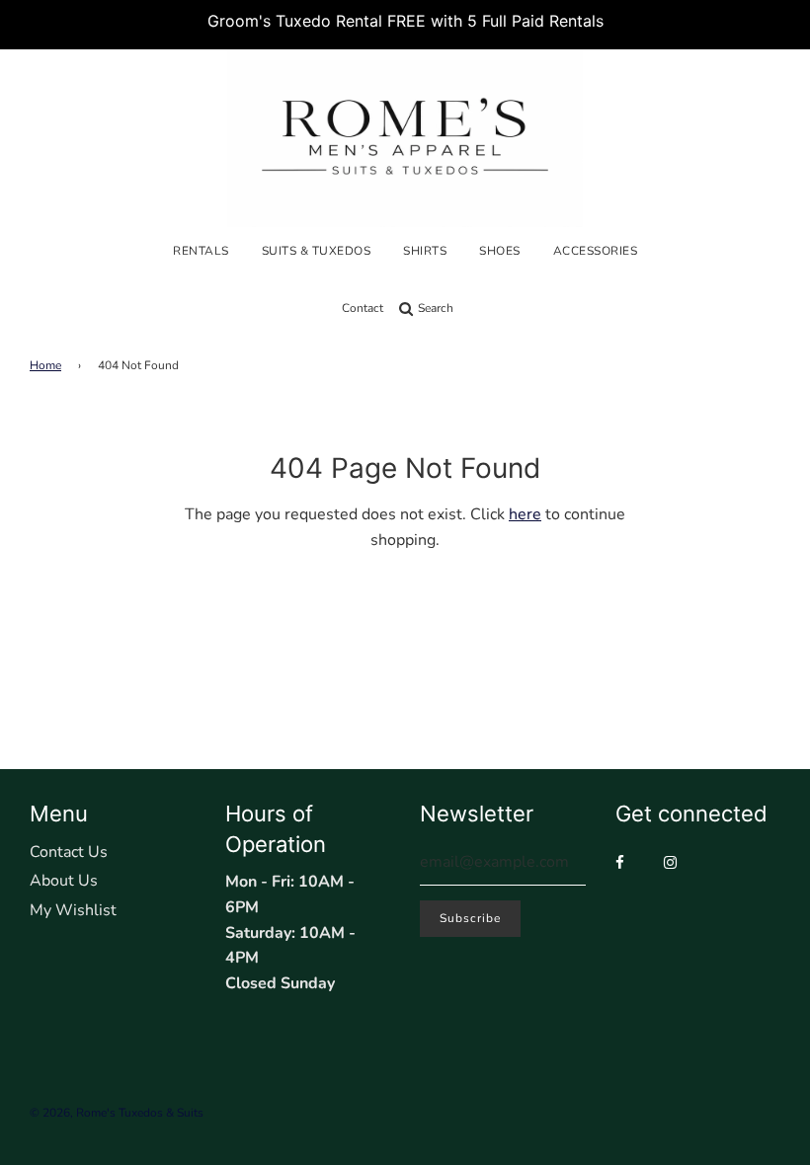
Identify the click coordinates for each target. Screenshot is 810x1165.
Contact (362, 308)
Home (45, 365)
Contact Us (69, 852)
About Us (64, 881)
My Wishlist (73, 910)
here (525, 514)
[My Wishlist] (469, 308)
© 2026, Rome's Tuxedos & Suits (116, 1113)
